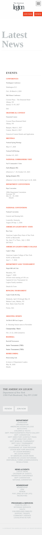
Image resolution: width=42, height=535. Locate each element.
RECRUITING (22, 496)
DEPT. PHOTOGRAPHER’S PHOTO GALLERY (22, 433)
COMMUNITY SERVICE (22, 515)
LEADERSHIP (22, 422)
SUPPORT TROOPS (22, 513)
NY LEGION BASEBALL (22, 452)
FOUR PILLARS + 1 (22, 505)
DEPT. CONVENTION (22, 435)
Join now (28, 14)
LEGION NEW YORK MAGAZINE (22, 449)
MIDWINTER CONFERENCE (22, 476)
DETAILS (9, 242)
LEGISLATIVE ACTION (22, 518)
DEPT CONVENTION (22, 478)
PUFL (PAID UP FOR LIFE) (22, 494)
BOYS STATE (22, 429)
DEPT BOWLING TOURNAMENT (22, 441)
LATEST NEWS (22, 471)
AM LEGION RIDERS (22, 454)
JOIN (22, 489)
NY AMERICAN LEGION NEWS (22, 456)
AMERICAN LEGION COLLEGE (22, 427)
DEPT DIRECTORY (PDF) (22, 439)
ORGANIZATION (22, 424)
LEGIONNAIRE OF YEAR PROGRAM (22, 447)
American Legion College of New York (19, 255)
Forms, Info (10, 308)
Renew (38, 14)
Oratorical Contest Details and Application (20, 134)
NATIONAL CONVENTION (22, 480)
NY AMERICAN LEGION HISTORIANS (22, 458)
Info (7, 109)
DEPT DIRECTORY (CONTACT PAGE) (22, 437)
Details (11, 198)
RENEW (22, 491)
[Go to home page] (6, 15)
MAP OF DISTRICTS (22, 445)
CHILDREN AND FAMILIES (22, 511)
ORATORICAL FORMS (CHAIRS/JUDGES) (22, 460)
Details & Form (11, 286)
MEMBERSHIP (22, 487)
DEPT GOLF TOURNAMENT (22, 443)
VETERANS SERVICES (22, 507)
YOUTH (22, 509)
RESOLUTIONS (22, 462)
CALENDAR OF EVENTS (22, 473)
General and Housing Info (14, 216)
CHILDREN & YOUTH (22, 431)
